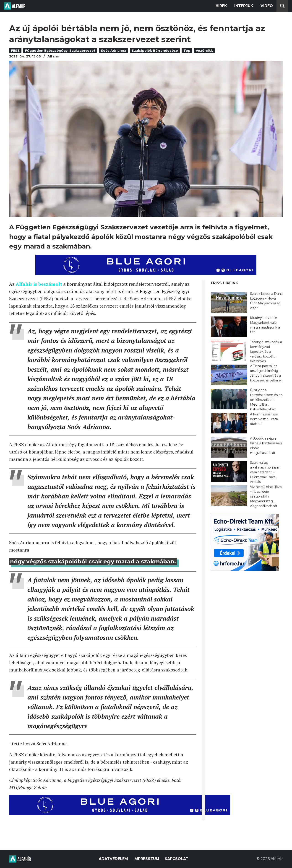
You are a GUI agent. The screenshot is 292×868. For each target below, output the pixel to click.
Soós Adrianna (113, 51)
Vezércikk (204, 51)
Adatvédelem (113, 859)
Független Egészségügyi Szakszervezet (60, 51)
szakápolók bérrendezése (155, 51)
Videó (267, 6)
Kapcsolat (176, 859)
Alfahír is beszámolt (39, 284)
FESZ (15, 51)
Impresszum (146, 859)
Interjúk (243, 6)
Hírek (221, 6)
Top (186, 51)
